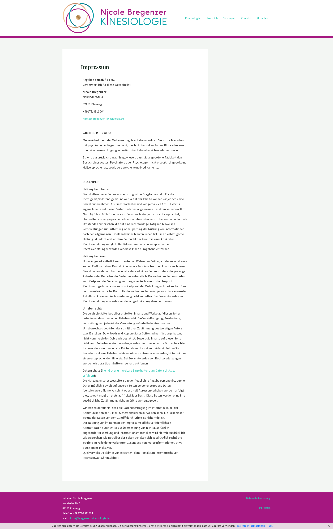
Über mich (212, 18)
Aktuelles (262, 18)
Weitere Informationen (251, 525)
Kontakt (246, 18)
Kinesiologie (192, 18)
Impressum (265, 507)
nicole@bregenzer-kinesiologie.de (89, 518)
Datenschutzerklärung (258, 498)
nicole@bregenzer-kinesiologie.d (102, 118)
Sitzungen (229, 18)
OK (271, 525)
